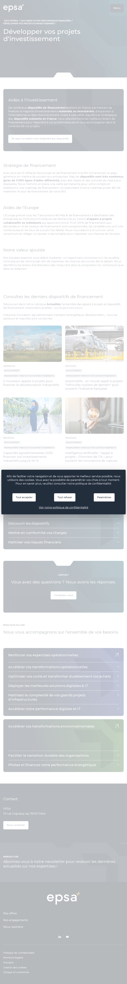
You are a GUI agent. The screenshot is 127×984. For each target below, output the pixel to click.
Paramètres (104, 497)
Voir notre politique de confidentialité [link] (63, 507)
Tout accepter (24, 497)
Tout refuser (64, 497)
